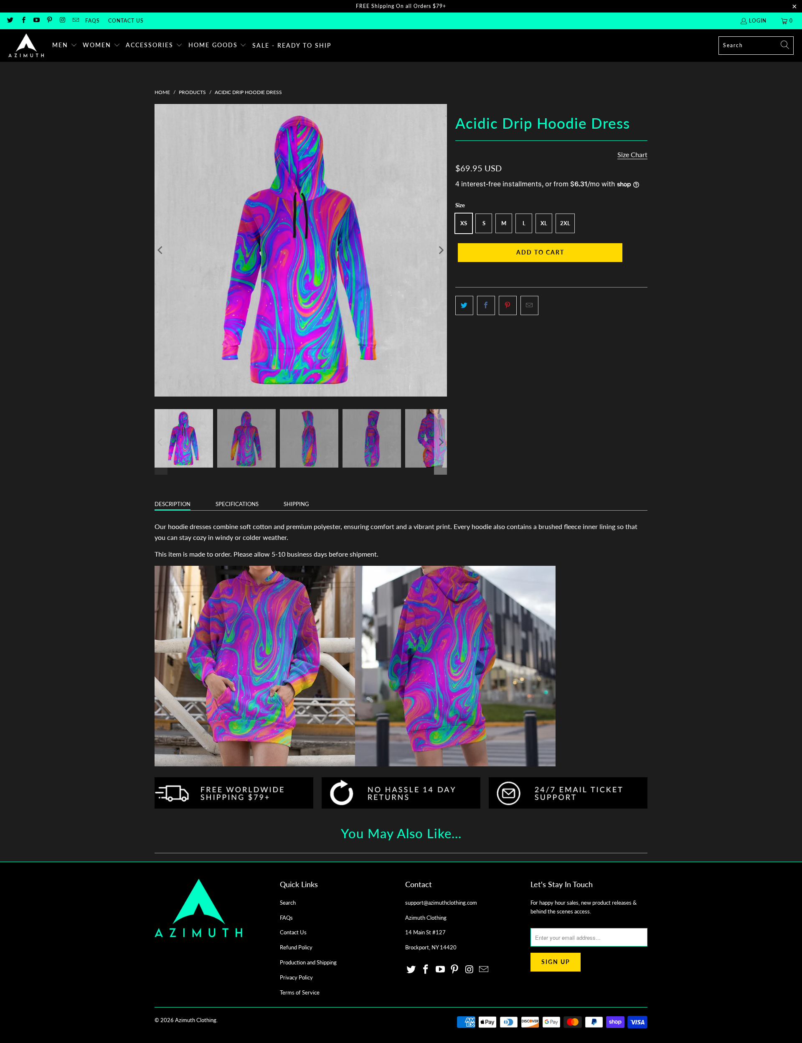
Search (288, 902)
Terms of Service (300, 992)
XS (463, 223)
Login (757, 21)
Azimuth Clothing (195, 1020)
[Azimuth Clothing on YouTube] (36, 21)
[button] (64, 45)
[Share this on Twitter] (464, 305)
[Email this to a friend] (529, 305)
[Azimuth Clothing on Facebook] (22, 21)
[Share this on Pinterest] (508, 305)
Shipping (296, 504)
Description (172, 504)
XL (544, 223)
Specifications (237, 504)
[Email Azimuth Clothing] (75, 21)
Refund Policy (296, 947)
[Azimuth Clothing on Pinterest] (49, 21)
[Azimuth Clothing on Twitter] (9, 21)
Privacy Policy (296, 977)
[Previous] (161, 250)
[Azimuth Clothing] (26, 45)
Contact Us (126, 21)
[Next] (440, 250)
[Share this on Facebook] (486, 305)
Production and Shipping (308, 962)
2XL (565, 223)
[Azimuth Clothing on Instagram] (62, 21)
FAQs (92, 21)
